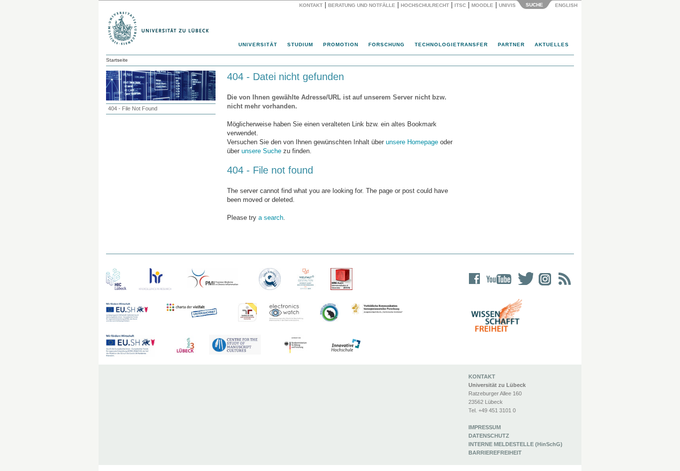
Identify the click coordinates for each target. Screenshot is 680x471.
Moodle (482, 5)
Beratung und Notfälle (361, 5)
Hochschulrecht (425, 5)
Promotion (340, 44)
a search (270, 217)
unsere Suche (261, 151)
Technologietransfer (451, 44)
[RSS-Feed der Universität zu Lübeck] (563, 285)
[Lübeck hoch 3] (185, 346)
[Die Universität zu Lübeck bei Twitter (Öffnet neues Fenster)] (523, 285)
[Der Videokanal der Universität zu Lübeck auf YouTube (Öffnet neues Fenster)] (497, 285)
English (567, 5)
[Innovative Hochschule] (345, 346)
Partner (511, 44)
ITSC (460, 5)
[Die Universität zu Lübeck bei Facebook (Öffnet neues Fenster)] (474, 285)
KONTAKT (481, 376)
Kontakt (311, 5)
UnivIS (507, 5)
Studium (300, 44)
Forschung (386, 44)
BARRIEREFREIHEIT (495, 453)
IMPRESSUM (484, 427)
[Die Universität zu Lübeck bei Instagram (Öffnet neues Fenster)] (543, 285)
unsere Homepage (412, 142)
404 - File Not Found (132, 108)
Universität (257, 44)
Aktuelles (552, 44)
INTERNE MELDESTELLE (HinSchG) (515, 444)
